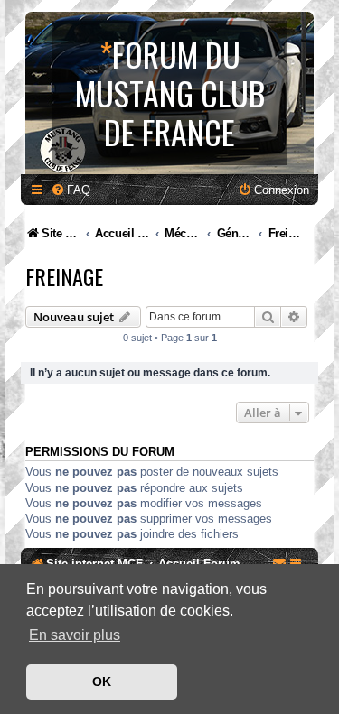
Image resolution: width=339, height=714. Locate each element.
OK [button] (101, 681)
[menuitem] (70, 190)
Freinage (64, 276)
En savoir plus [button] (74, 635)
